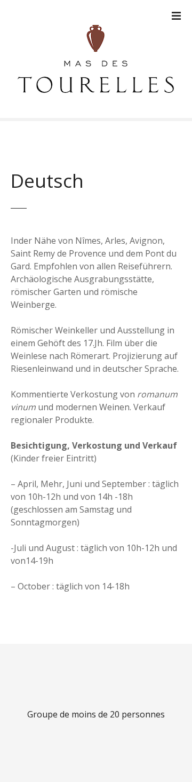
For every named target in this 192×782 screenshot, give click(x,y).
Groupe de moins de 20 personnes (96, 714)
